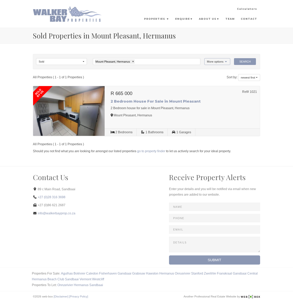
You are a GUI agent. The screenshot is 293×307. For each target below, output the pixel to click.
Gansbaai (124, 273)
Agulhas (67, 273)
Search (245, 61)
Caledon (92, 273)
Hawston (152, 273)
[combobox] (61, 61)
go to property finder (151, 151)
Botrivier (79, 273)
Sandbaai (72, 279)
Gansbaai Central (245, 273)
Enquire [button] (182, 18)
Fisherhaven (108, 273)
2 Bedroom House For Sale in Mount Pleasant (156, 101)
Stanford (197, 273)
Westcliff (98, 279)
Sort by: (232, 77)
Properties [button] (155, 18)
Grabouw (138, 273)
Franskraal (224, 273)
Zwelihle (210, 273)
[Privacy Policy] (78, 296)
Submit (214, 260)
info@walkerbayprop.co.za (56, 213)
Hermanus (166, 273)
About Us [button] (207, 18)
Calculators (247, 8)
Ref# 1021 (249, 91)
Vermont (85, 279)
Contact (249, 18)
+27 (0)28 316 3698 (51, 197)
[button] (217, 61)
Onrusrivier (182, 273)
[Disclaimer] (61, 296)
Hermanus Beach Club (48, 279)
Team (230, 18)
